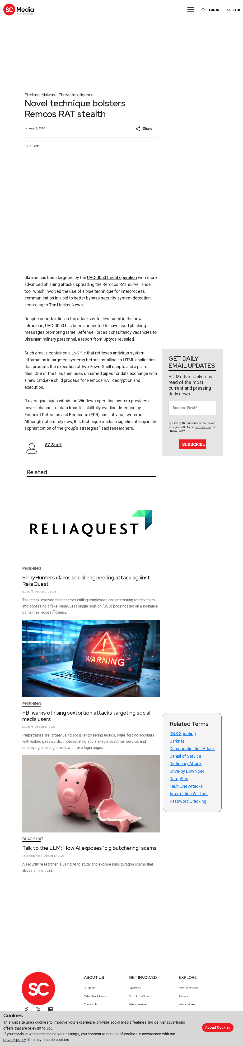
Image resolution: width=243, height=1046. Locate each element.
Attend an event (139, 1004)
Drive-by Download (187, 771)
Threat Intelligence (76, 94)
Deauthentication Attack (192, 748)
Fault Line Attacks (186, 786)
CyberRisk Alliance (95, 996)
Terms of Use (203, 427)
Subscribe (193, 444)
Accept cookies (217, 1027)
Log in (214, 10)
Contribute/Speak (140, 996)
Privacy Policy (176, 431)
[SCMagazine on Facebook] (26, 1009)
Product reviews (188, 988)
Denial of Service (185, 756)
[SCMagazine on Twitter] (38, 1009)
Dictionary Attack (185, 763)
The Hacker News (66, 304)
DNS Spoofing (183, 733)
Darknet (177, 741)
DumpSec (179, 778)
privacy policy (14, 1039)
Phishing (32, 94)
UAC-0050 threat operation (112, 277)
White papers (187, 1004)
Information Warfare (189, 793)
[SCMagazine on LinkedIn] (50, 1009)
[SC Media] (18, 9)
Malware (49, 94)
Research (184, 996)
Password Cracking (188, 801)
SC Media (89, 988)
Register (233, 10)
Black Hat (33, 839)
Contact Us (90, 1004)
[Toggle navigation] (190, 9)
